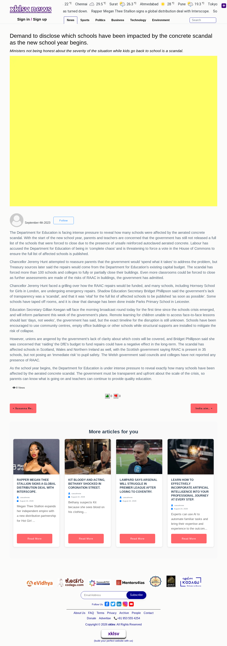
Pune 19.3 (179, 4)
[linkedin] (119, 604)
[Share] (223, 5)
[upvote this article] (107, 396)
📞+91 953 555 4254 (127, 618)
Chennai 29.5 (78, 4)
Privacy (112, 612)
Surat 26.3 (110, 4)
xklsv (113, 633)
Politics (100, 20)
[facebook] (107, 604)
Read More (34, 538)
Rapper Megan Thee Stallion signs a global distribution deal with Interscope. (137, 11)
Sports (84, 20)
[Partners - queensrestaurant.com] (156, 581)
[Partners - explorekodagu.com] (190, 581)
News (70, 20)
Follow (63, 220)
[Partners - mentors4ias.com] (131, 581)
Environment (161, 20)
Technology (138, 20)
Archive (124, 612)
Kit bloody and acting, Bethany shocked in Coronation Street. (86, 483)
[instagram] (125, 604)
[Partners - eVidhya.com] (40, 581)
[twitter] (113, 604)
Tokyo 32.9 (210, 4)
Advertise (105, 618)
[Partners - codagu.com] (71, 581)
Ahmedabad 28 (145, 4)
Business (117, 20)
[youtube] (131, 604)
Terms (100, 612)
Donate (91, 618)
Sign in (23, 19)
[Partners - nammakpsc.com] (100, 581)
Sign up (40, 19)
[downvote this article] (116, 396)
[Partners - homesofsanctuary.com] (172, 581)
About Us (79, 612)
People (136, 612)
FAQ (91, 612)
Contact (148, 612)
